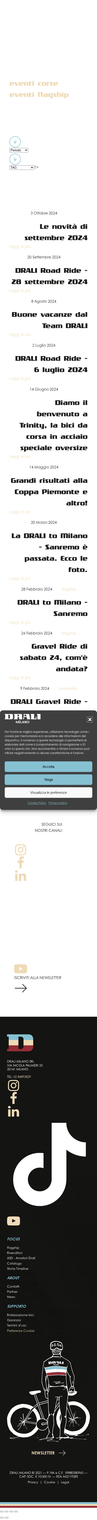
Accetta (48, 767)
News (11, 1297)
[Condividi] (11, 1511)
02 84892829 (22, 1077)
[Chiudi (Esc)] (16, 1511)
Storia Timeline (17, 1268)
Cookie (49, 1482)
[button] (90, 719)
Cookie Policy (37, 803)
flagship (69, 589)
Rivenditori (14, 1253)
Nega (48, 780)
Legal (65, 1482)
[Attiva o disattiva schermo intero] (6, 1511)
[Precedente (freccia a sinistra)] (2, 1517)
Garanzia (14, 1320)
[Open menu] (86, 13)
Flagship (13, 1248)
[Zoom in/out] (2, 1511)
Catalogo (14, 1263)
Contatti (13, 1286)
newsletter (68, 689)
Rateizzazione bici (20, 1315)
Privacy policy (57, 803)
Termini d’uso (16, 1325)
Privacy (33, 1482)
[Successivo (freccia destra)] (6, 1517)
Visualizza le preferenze (48, 792)
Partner (12, 1292)
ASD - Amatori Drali (21, 1258)
